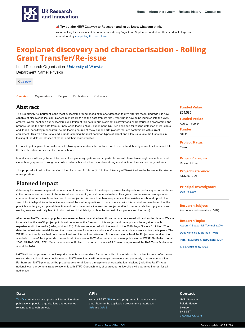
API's (109, 299)
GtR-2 (103, 307)
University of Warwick (85, 67)
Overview (22, 96)
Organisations (43, 96)
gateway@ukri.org (191, 315)
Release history (190, 11)
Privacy (99, 325)
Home (141, 11)
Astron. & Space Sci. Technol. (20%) (202, 225)
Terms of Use (111, 325)
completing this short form (91, 36)
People (62, 96)
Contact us (213, 11)
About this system (162, 11)
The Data (22, 299)
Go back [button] (26, 81)
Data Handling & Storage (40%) (199, 232)
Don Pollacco (188, 191)
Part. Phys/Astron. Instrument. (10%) (202, 239)
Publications (80, 96)
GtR (91, 307)
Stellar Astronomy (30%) (194, 246)
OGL (123, 325)
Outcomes (100, 96)
